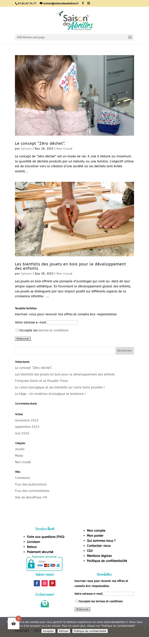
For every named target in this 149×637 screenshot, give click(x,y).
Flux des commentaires (32, 491)
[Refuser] (144, 627)
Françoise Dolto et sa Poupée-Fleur (41, 381)
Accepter (48, 631)
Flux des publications (31, 484)
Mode (19, 456)
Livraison (33, 542)
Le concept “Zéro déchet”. (40, 143)
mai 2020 (22, 433)
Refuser (64, 631)
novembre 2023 (27, 420)
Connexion (22, 478)
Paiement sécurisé (40, 552)
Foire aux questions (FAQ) (45, 537)
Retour (32, 547)
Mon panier (95, 535)
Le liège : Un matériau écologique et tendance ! (50, 394)
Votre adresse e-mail (30, 322)
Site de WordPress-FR (31, 497)
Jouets (19, 449)
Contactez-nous (99, 546)
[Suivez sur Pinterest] (52, 583)
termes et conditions (53, 330)
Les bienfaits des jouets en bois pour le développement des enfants (70, 266)
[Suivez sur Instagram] (45, 583)
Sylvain (26, 148)
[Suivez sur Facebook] (37, 583)
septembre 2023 (27, 427)
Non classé (64, 148)
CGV (90, 551)
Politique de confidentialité (107, 561)
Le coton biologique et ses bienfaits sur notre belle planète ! (60, 387)
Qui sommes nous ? (101, 541)
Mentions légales (99, 556)
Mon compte (96, 530)
